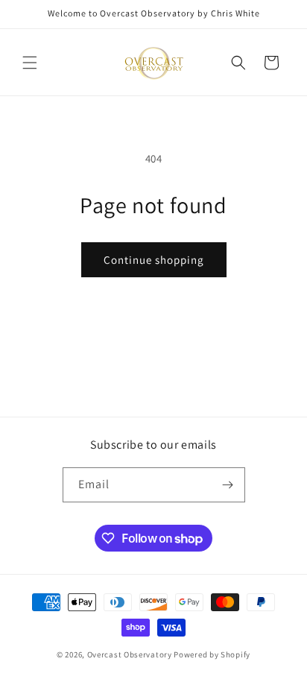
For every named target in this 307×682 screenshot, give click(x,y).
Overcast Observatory (129, 654)
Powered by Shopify (212, 654)
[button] (29, 62)
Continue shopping (154, 260)
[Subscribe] (228, 484)
